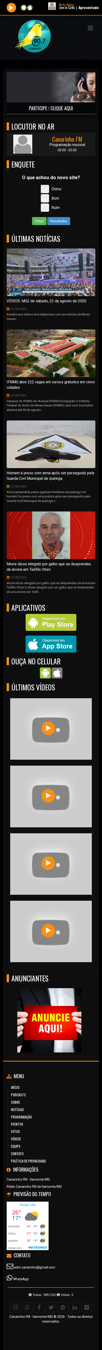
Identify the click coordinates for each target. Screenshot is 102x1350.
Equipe (15, 1146)
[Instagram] (15, 1307)
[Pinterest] (63, 1307)
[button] (90, 28)
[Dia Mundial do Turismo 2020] (48, 930)
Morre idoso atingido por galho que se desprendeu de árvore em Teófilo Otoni (49, 567)
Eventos (17, 1124)
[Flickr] (87, 1307)
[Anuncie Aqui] (28, 1011)
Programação (21, 1116)
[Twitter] (51, 1307)
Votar (39, 221)
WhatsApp (21, 1279)
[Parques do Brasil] (48, 796)
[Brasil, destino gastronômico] (48, 728)
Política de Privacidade (28, 1160)
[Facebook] (39, 1307)
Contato (17, 1153)
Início (15, 1087)
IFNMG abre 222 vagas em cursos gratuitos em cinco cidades (51, 385)
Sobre (15, 1102)
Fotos (15, 1131)
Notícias (17, 1109)
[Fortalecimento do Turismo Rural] (48, 863)
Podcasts (18, 1094)
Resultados (58, 221)
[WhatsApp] (27, 1307)
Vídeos (16, 1138)
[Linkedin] (75, 1307)
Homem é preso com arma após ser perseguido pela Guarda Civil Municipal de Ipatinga (50, 476)
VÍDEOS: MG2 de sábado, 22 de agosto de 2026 (46, 301)
